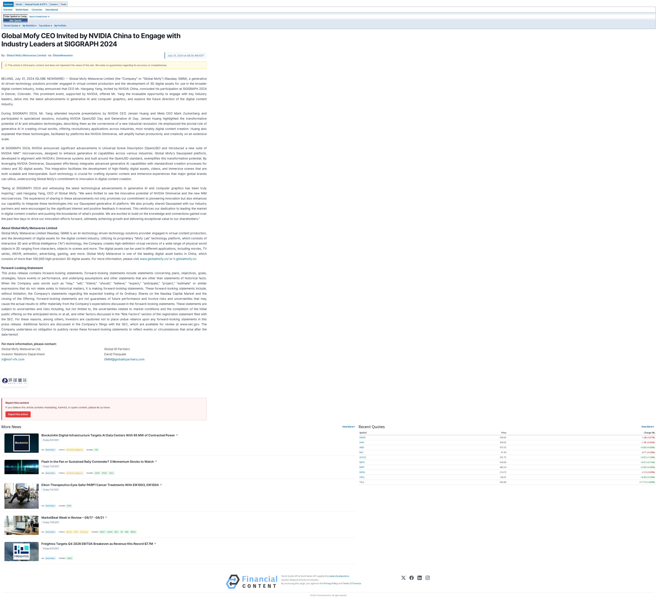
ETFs (76, 532)
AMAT (102, 532)
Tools (63, 4)
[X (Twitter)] (403, 581)
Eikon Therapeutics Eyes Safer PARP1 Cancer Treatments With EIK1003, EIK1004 (101, 485)
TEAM (104, 473)
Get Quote (15, 20)
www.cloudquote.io (339, 576)
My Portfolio (60, 25)
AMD (361, 447)
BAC (361, 452)
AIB (96, 450)
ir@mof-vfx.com (13, 359)
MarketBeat (50, 450)
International (52, 9)
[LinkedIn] (419, 581)
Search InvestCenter (38, 16)
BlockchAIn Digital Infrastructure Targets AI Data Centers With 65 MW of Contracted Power (109, 435)
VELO (111, 473)
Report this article (18, 414)
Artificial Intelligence (75, 450)
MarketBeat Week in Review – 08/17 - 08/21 (74, 517)
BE (122, 532)
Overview (7, 9)
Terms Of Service (352, 583)
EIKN (69, 506)
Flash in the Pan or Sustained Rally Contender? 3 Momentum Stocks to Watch (99, 461)
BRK (126, 532)
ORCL (362, 477)
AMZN (109, 532)
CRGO (69, 558)
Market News (22, 9)
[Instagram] (427, 581)
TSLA (361, 482)
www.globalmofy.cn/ (154, 259)
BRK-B (133, 532)
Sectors (54, 4)
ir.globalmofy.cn (184, 259)
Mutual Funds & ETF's (36, 4)
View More (347, 426)
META (362, 462)
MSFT (361, 467)
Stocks (19, 4)
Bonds (69, 532)
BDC (116, 532)
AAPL (361, 442)
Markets (8, 4)
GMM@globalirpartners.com (124, 359)
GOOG (362, 457)
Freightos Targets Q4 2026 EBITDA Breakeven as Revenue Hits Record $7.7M (98, 544)
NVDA (362, 472)
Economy (84, 532)
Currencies (37, 9)
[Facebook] (411, 581)
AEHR (97, 473)
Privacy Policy (331, 583)
